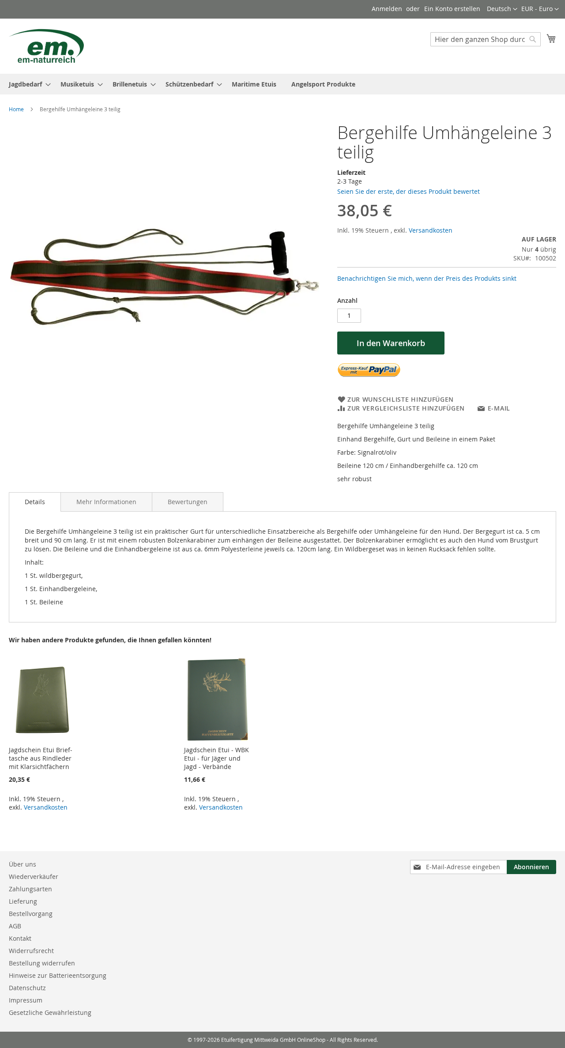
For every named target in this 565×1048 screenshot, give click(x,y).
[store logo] (46, 46)
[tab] (35, 502)
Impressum (25, 1000)
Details (35, 502)
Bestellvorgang (31, 913)
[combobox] (485, 39)
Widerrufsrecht (31, 950)
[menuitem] (27, 84)
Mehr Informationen (106, 502)
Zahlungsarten (30, 889)
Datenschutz (27, 988)
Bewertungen (187, 502)
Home (16, 109)
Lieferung (23, 901)
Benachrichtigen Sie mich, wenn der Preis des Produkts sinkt (426, 278)
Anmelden (387, 8)
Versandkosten (430, 230)
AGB (15, 926)
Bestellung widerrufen (42, 963)
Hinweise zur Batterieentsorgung (57, 975)
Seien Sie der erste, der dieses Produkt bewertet (408, 191)
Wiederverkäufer (33, 876)
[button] (540, 9)
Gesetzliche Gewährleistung (50, 1012)
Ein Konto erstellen (452, 8)
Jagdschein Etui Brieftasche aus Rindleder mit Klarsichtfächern (40, 758)
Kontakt (20, 938)
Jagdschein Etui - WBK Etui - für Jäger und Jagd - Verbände (216, 758)
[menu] (282, 84)
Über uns (22, 864)
